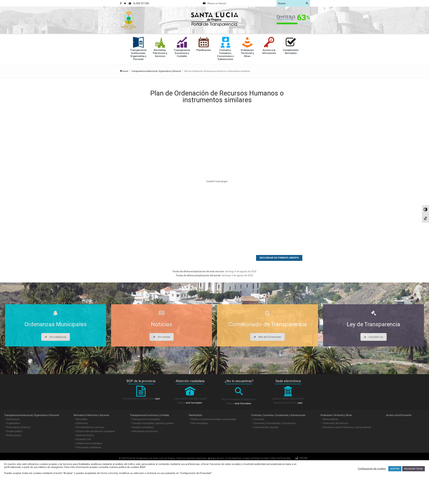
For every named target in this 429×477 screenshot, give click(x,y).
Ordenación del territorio (335, 423)
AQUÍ (142, 467)
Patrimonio (82, 423)
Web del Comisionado (269, 337)
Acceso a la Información (399, 415)
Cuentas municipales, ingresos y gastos (153, 423)
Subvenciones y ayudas (266, 427)
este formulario (194, 402)
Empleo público (15, 431)
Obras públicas (330, 419)
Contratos (259, 419)
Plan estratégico (199, 423)
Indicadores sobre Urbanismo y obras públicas (347, 427)
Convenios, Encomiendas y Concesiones (275, 423)
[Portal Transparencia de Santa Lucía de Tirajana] (128, 20)
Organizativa (13, 423)
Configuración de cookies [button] (372, 468)
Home (125, 71)
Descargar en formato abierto (279, 258)
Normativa (81, 419)
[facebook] (121, 3)
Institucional (13, 419)
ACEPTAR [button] (394, 468)
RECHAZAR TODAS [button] (413, 468)
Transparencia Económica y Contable (149, 415)
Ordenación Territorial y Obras (336, 415)
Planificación (195, 415)
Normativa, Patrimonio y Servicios (91, 415)
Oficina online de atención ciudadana (95, 431)
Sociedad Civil (83, 439)
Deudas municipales (143, 427)
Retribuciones (14, 435)
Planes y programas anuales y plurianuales (213, 419)
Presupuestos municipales (146, 419)
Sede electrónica (85, 435)
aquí (157, 398)
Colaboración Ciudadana (89, 443)
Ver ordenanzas (57, 337)
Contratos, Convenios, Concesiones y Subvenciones (278, 415)
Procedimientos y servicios (90, 427)
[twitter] (125, 3)
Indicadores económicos (145, 431)
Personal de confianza (18, 427)
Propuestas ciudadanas (88, 447)
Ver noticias (164, 337)
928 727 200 (142, 3)
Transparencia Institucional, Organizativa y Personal (156, 71)
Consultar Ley (376, 337)
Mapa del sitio (217, 458)
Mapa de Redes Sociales (257, 458)
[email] (129, 3)
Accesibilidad (234, 458)
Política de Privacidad (280, 458)
